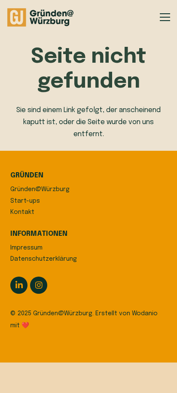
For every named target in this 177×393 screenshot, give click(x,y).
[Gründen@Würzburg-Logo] (41, 17)
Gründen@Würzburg (40, 189)
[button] (165, 17)
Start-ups (25, 201)
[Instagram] (38, 285)
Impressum (26, 248)
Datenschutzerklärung (43, 259)
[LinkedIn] (18, 285)
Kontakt (22, 212)
